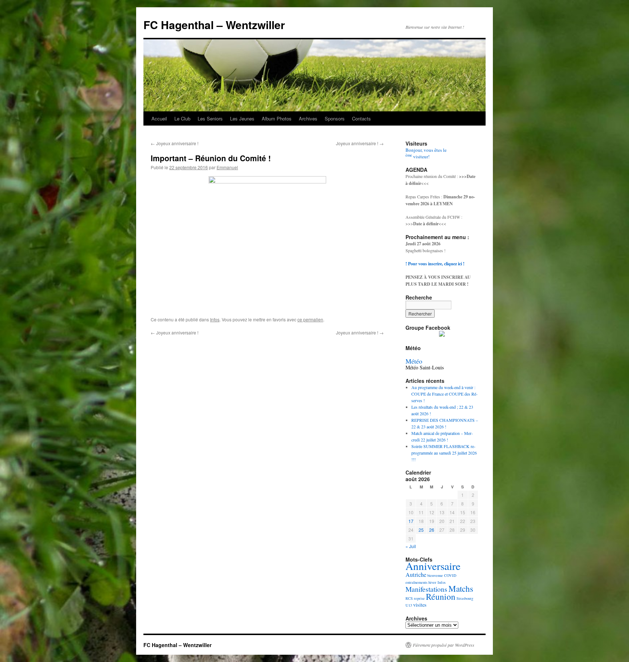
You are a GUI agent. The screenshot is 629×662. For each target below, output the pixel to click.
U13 (409, 605)
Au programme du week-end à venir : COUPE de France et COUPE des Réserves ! (444, 393)
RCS (409, 598)
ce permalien (310, 319)
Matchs (460, 588)
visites (420, 604)
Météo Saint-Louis (425, 367)
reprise (419, 598)
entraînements (416, 582)
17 (411, 521)
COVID (450, 575)
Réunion (440, 596)
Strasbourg (464, 598)
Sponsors (335, 118)
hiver (432, 582)
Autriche (416, 575)
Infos (214, 319)
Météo (414, 361)
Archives (308, 118)
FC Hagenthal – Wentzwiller (214, 24)
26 (431, 530)
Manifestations (426, 589)
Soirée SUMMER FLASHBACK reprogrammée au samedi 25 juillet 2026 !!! (444, 452)
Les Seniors (210, 118)
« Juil (411, 546)
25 (421, 530)
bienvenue (435, 575)
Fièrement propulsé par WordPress (443, 645)
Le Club (182, 118)
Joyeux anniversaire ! (174, 143)
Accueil (159, 118)
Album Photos (277, 118)
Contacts (361, 118)
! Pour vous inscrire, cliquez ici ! (435, 264)
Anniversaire (433, 566)
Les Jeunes (242, 118)
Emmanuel (227, 167)
